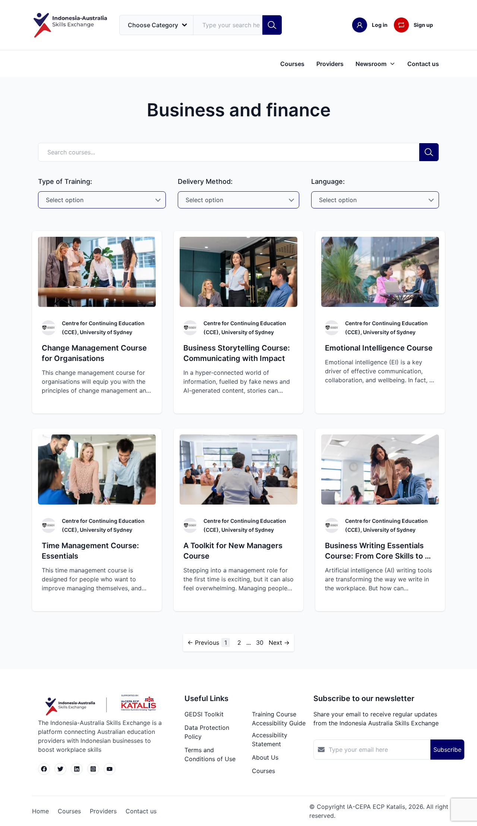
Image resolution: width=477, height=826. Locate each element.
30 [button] (259, 642)
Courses (292, 63)
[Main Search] (272, 25)
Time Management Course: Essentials (90, 550)
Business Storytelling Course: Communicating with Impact (236, 353)
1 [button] (225, 642)
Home (40, 811)
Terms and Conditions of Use (210, 754)
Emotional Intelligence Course (379, 347)
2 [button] (239, 642)
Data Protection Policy (206, 732)
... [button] (248, 642)
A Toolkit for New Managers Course (232, 550)
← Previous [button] (203, 642)
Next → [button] (279, 642)
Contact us (423, 63)
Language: (328, 181)
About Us (265, 757)
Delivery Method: (205, 181)
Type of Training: (65, 181)
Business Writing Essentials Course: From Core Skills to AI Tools (378, 551)
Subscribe (447, 749)
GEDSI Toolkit (204, 714)
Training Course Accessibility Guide (279, 718)
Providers (330, 63)
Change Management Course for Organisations (94, 353)
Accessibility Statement (269, 739)
